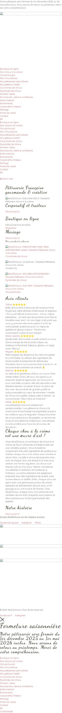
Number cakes (7, 94)
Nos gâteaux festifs (10, 84)
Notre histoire (7, 100)
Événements (6, 103)
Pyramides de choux (10, 90)
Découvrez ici (12, 211)
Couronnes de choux (11, 87)
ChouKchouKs (7, 75)
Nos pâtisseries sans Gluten (14, 81)
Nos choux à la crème (11, 72)
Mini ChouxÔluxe (8, 78)
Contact (4, 116)
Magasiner (10, 228)
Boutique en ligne (9, 68)
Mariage (4, 109)
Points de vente (8, 112)
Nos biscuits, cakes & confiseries (16, 97)
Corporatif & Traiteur (10, 106)
